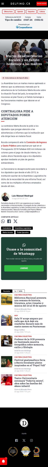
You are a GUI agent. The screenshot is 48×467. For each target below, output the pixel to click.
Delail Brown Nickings (22, 351)
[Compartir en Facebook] (9, 221)
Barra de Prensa (24, 52)
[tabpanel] (24, 343)
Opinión (20, 12)
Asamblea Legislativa (23, 228)
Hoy (16, 316)
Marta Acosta (8, 232)
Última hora (8, 12)
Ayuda (24, 433)
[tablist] (24, 291)
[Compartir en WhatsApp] (3, 221)
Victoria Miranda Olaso (22, 309)
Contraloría (7, 228)
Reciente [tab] (6, 291)
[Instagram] (31, 440)
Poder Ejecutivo (23, 232)
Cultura (42, 12)
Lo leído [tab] (18, 291)
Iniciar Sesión (41, 3)
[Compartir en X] (15, 221)
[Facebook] (16, 440)
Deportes (31, 12)
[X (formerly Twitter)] (24, 440)
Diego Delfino (19, 330)
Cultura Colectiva (23, 295)
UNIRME (24, 268)
